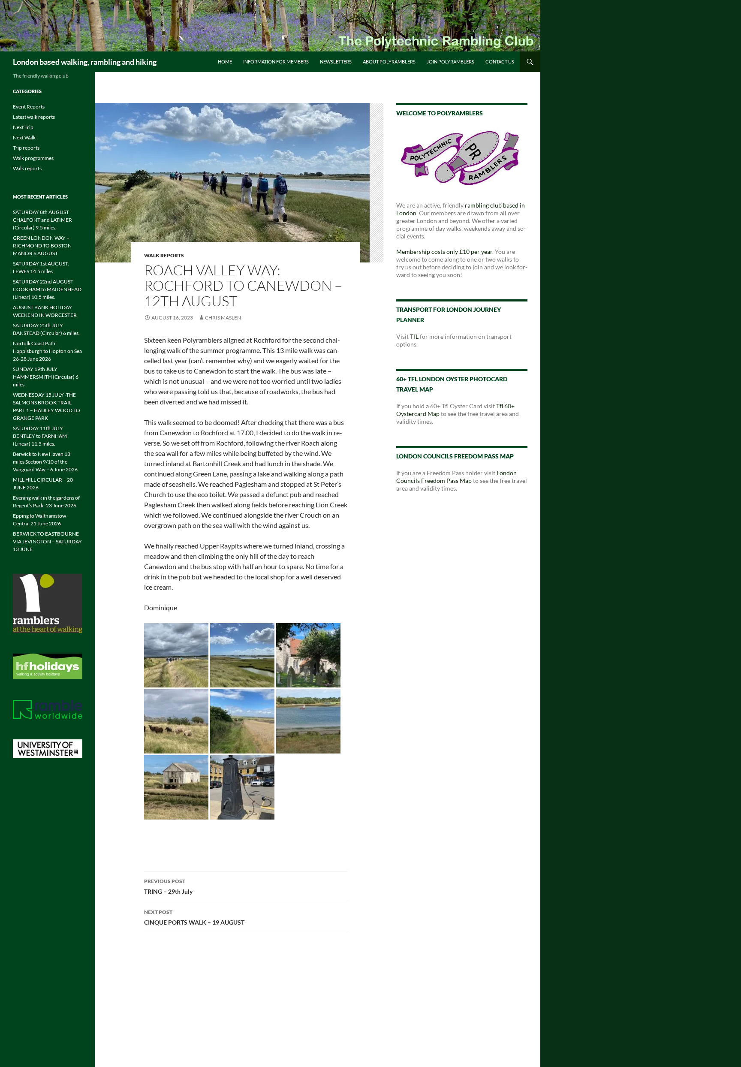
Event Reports (29, 106)
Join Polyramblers (450, 61)
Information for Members (276, 61)
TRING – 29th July (168, 886)
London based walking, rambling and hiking (85, 61)
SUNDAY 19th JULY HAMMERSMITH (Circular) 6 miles (45, 377)
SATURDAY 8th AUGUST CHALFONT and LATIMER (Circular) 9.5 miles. (42, 220)
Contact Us (499, 61)
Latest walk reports (34, 117)
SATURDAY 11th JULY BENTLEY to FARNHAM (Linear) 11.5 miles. (40, 436)
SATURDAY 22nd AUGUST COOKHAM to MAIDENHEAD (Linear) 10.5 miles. (47, 289)
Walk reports (164, 255)
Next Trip (23, 127)
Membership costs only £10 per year (444, 251)
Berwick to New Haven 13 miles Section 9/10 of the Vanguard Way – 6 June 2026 (45, 462)
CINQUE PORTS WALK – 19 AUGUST (194, 917)
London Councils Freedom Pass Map (456, 476)
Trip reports (26, 148)
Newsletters (336, 61)
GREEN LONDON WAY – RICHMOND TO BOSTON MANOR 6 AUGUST (42, 245)
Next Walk (24, 137)
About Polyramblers (389, 61)
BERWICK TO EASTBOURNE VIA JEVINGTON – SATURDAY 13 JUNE (47, 541)
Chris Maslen (223, 317)
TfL (414, 336)
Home (225, 61)
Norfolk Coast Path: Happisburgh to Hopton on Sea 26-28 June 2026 (47, 351)
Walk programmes (33, 158)
